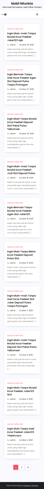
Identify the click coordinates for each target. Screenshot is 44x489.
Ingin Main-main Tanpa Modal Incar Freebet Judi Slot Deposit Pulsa (21, 170)
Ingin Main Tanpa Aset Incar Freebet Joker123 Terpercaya (20, 432)
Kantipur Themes (30, 485)
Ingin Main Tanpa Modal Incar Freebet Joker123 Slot (22, 391)
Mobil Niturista (22, 3)
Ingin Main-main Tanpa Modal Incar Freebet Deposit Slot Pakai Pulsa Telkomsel (22, 345)
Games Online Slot (15, 29)
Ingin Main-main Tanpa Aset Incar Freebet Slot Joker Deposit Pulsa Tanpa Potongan (21, 301)
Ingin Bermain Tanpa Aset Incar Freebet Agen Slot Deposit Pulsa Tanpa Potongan (21, 79)
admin (13, 45)
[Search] (37, 14)
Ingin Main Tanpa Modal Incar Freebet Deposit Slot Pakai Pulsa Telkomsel (22, 124)
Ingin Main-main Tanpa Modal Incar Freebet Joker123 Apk (21, 37)
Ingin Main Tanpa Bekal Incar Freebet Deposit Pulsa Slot (21, 255)
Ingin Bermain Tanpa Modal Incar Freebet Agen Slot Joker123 (19, 211)
